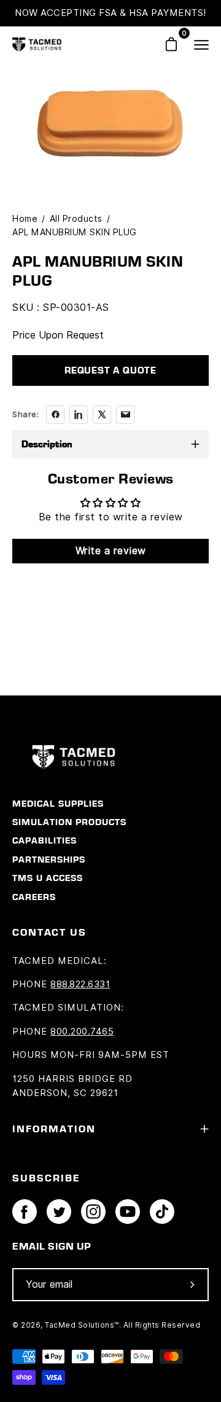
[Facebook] (55, 414)
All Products (76, 219)
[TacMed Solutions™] (36, 44)
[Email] (125, 414)
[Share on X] (102, 414)
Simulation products (69, 822)
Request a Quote (110, 370)
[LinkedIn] (78, 414)
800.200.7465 (82, 1031)
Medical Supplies (58, 803)
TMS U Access (47, 877)
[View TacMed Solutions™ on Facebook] (24, 1211)
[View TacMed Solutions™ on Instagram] (93, 1211)
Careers (34, 897)
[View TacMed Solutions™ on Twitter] (59, 1211)
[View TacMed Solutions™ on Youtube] (127, 1211)
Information (54, 1128)
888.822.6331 (80, 984)
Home (24, 219)
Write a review (111, 551)
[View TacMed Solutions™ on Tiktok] (162, 1211)
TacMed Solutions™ (82, 1325)
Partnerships (48, 859)
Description (46, 444)
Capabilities (44, 840)
